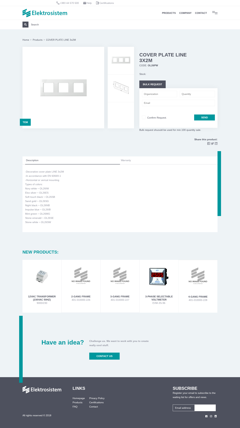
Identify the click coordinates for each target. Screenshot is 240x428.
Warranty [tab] (126, 160)
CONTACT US (104, 356)
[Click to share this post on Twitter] (212, 143)
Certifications (106, 3)
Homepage (78, 398)
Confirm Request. (157, 117)
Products (169, 13)
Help (89, 3)
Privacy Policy (97, 398)
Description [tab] (32, 160)
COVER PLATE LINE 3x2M (61, 39)
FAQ (75, 406)
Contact (201, 13)
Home (25, 39)
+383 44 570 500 (69, 3)
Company (185, 13)
